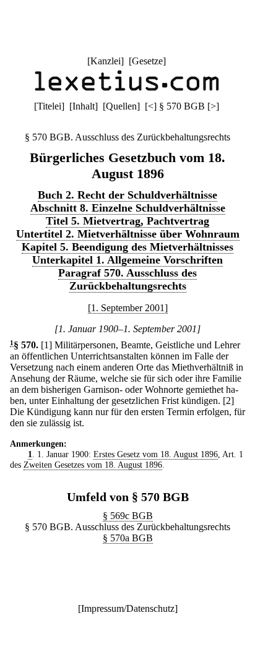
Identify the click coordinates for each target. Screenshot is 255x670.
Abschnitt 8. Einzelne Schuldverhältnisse (127, 208)
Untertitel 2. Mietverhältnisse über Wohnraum (128, 234)
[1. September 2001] (128, 308)
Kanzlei (105, 61)
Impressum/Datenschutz (128, 608)
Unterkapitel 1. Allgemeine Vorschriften (127, 260)
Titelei (49, 106)
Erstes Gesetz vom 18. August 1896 (155, 454)
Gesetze (147, 61)
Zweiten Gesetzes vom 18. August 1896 (93, 465)
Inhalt (83, 106)
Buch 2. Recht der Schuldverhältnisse (127, 195)
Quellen (121, 106)
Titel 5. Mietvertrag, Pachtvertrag (127, 221)
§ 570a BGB (128, 538)
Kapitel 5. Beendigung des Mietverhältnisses (127, 247)
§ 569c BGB (128, 515)
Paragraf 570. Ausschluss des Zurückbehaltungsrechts (127, 279)
